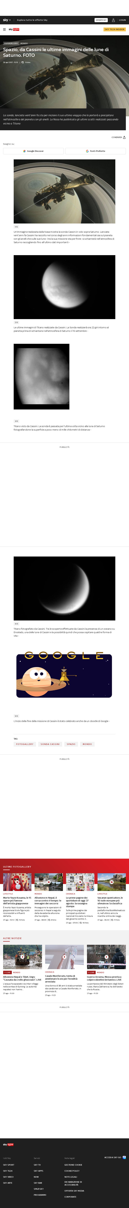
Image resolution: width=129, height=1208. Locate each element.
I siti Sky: (7, 1158)
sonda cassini (50, 744)
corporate (70, 1197)
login (122, 20)
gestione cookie (73, 1165)
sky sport (8, 1165)
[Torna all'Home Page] (14, 29)
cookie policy (72, 1171)
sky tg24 (8, 1171)
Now (36, 1177)
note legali (70, 1177)
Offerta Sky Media (74, 1191)
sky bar (38, 1183)
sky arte (7, 1183)
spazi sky (39, 1189)
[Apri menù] (4, 29)
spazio (71, 744)
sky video (8, 1177)
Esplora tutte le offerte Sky (32, 20)
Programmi (40, 1195)
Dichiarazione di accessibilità (73, 1183)
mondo (87, 744)
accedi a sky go (112, 1157)
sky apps (38, 1171)
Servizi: (37, 1158)
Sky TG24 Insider (114, 29)
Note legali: (69, 1158)
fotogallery (25, 744)
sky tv (37, 1165)
